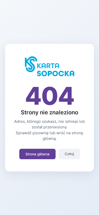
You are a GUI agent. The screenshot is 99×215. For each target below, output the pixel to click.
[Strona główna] (49, 74)
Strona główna (37, 154)
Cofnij (69, 154)
